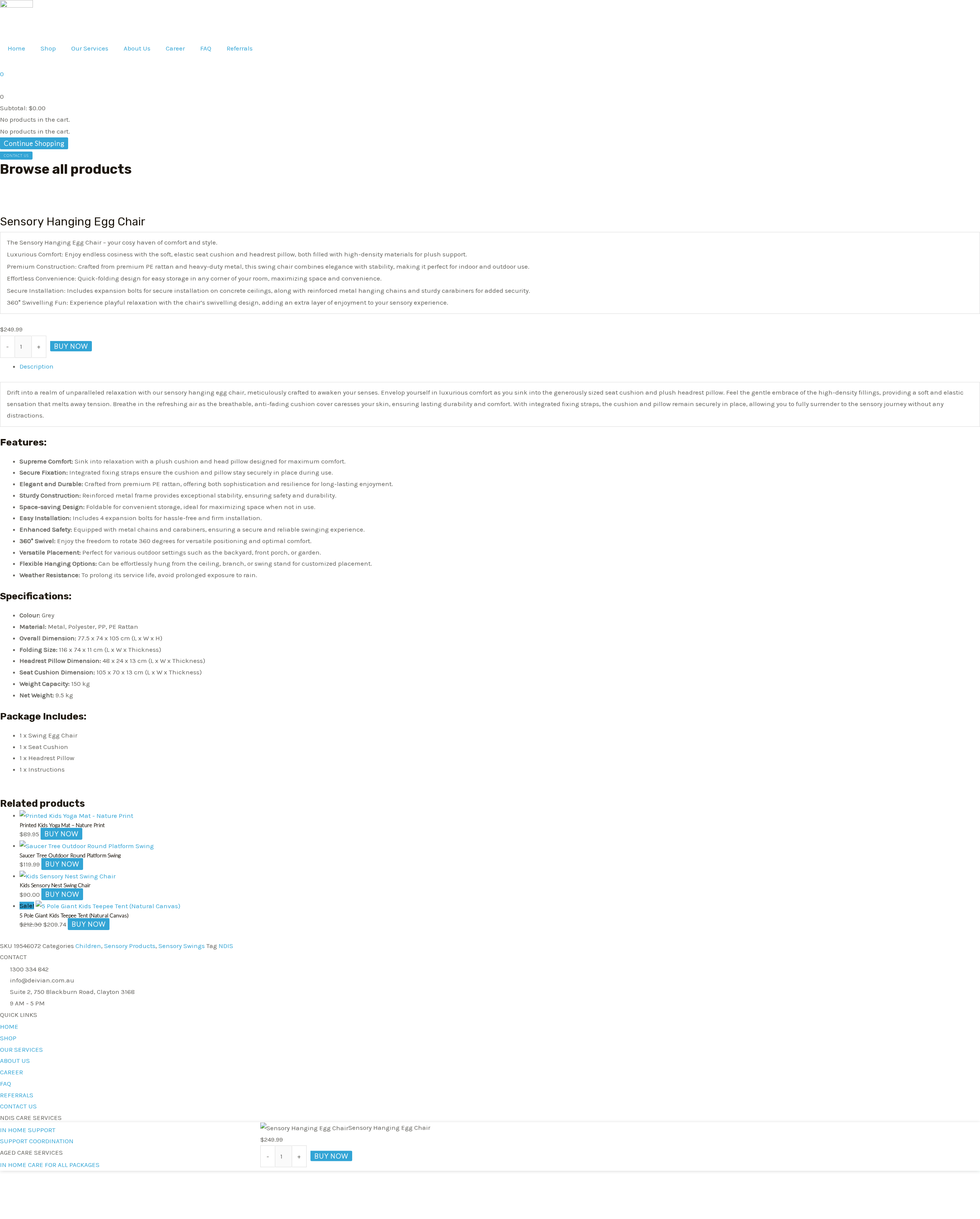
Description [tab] (37, 366)
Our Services (89, 48)
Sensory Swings (181, 946)
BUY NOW (71, 346)
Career (175, 48)
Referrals (240, 48)
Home (16, 48)
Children (88, 946)
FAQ (205, 48)
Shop (48, 48)
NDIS (226, 946)
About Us (137, 48)
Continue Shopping (34, 143)
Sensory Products (129, 946)
